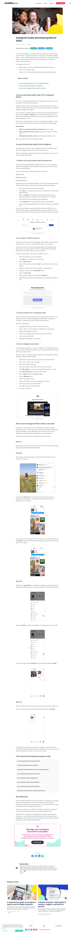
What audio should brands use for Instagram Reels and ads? (31, 790)
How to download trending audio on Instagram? (28, 782)
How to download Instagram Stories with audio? (28, 773)
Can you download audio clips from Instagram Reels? (34, 83)
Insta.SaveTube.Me (21, 180)
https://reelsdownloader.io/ (39, 233)
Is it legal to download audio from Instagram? (27, 765)
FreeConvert (40, 247)
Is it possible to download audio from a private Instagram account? (33, 769)
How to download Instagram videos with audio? (28, 786)
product (51, 3)
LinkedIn (21, 872)
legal (44, 925)
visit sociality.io (60, 3)
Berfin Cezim (45, 913)
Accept (19, 930)
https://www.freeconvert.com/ (39, 307)
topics (45, 3)
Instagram (29, 44)
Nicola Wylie (23, 44)
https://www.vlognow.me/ (39, 418)
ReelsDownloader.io (21, 177)
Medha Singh (14, 911)
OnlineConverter (51, 247)
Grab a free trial (31, 820)
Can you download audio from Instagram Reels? (28, 761)
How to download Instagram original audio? (27, 778)
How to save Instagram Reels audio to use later (32, 88)
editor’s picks (38, 3)
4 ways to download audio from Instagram (31, 85)
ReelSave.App (20, 174)
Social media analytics (46, 914)
